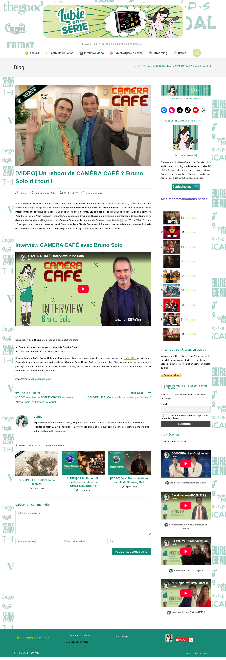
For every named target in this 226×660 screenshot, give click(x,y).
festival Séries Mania (117, 203)
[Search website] (197, 53)
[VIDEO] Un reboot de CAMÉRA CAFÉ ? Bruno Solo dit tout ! (182, 66)
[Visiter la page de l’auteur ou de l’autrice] (22, 421)
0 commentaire (94, 193)
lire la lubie (191, 218)
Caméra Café (34, 379)
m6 (43, 379)
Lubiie (23, 193)
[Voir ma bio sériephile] (186, 155)
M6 (121, 220)
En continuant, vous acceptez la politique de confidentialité (184, 416)
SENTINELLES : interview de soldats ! (37, 482)
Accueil (189, 653)
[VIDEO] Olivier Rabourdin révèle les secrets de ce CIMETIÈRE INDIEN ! (83, 482)
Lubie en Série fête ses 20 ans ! (185, 98)
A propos (208, 653)
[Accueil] (134, 66)
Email (164, 404)
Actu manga (121, 636)
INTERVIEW (71, 193)
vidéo (48, 379)
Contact (198, 653)
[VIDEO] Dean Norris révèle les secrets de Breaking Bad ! (129, 480)
